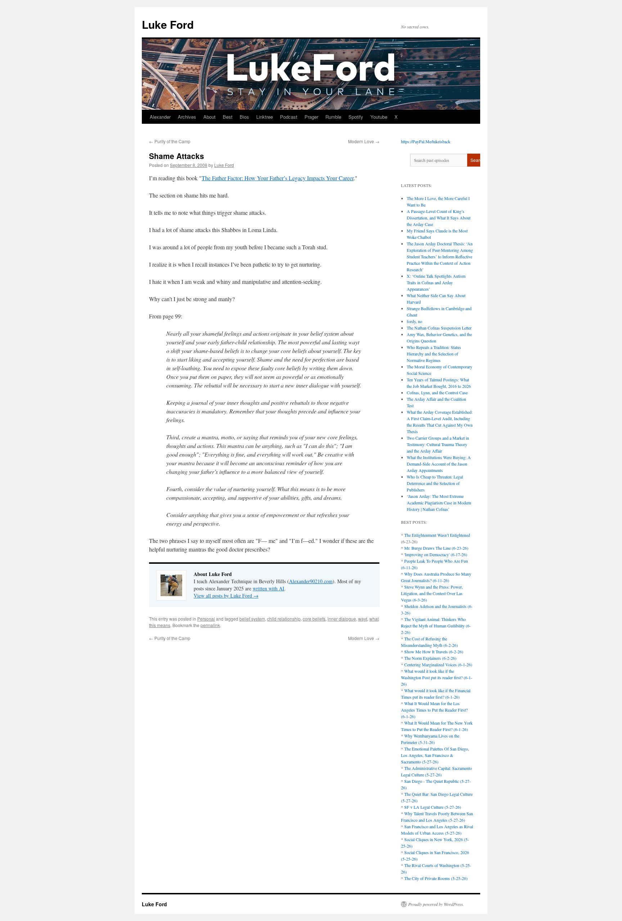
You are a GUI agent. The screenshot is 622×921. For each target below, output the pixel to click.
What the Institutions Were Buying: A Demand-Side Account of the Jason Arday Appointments (439, 463)
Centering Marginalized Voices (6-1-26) (438, 664)
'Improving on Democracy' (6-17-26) (435, 554)
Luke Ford (168, 24)
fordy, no (414, 321)
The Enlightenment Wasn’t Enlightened (437, 535)
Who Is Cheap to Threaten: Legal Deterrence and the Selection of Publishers (435, 483)
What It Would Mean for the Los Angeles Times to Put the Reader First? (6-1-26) (434, 709)
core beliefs (314, 619)
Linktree (264, 116)
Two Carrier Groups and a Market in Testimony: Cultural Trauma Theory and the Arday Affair (438, 444)
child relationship (284, 619)
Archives (187, 116)
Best (228, 116)
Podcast (288, 116)
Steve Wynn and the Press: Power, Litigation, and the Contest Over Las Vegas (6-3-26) (432, 593)
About (209, 116)
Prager (311, 116)
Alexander (160, 116)
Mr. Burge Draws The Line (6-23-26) (436, 548)
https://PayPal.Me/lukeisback (425, 141)
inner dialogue (342, 619)
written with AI (268, 588)
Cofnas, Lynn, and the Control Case (437, 392)
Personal (206, 619)
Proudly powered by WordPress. (436, 904)
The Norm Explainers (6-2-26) (430, 658)
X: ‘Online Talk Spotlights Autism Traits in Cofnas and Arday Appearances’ (436, 282)
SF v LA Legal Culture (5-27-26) (432, 807)
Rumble (333, 116)
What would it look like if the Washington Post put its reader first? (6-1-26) (436, 677)
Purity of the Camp (169, 141)
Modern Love (363, 141)
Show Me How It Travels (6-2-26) (433, 651)
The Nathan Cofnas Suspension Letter (439, 328)
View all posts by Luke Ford (226, 595)
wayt (362, 619)
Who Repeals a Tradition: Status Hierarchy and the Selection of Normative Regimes (434, 353)
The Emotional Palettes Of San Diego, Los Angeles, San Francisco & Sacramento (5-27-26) (435, 755)
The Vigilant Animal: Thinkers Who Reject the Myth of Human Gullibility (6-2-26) (436, 625)
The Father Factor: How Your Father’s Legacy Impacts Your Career (277, 178)
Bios (244, 116)
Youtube (378, 116)
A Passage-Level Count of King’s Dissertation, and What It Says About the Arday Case (438, 217)
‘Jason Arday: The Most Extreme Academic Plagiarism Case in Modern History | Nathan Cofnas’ (439, 502)
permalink (210, 625)
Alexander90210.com (311, 581)
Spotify (355, 116)
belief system (252, 619)
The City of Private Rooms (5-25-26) (436, 878)
